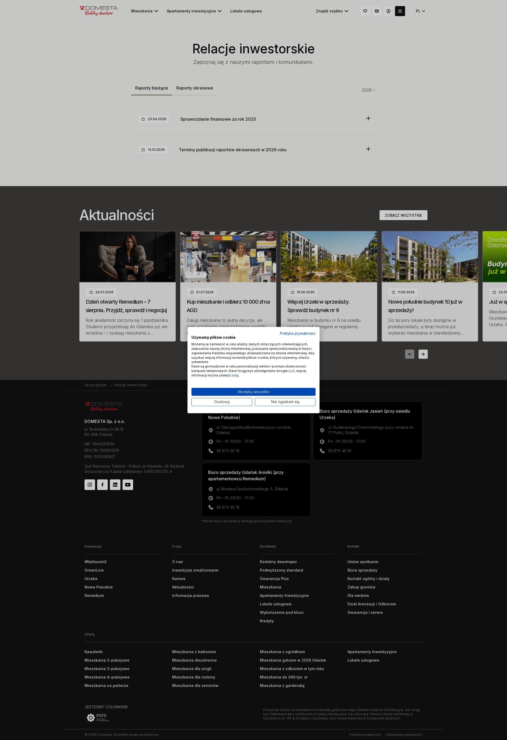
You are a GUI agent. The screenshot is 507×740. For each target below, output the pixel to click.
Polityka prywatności (298, 333)
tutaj (235, 375)
